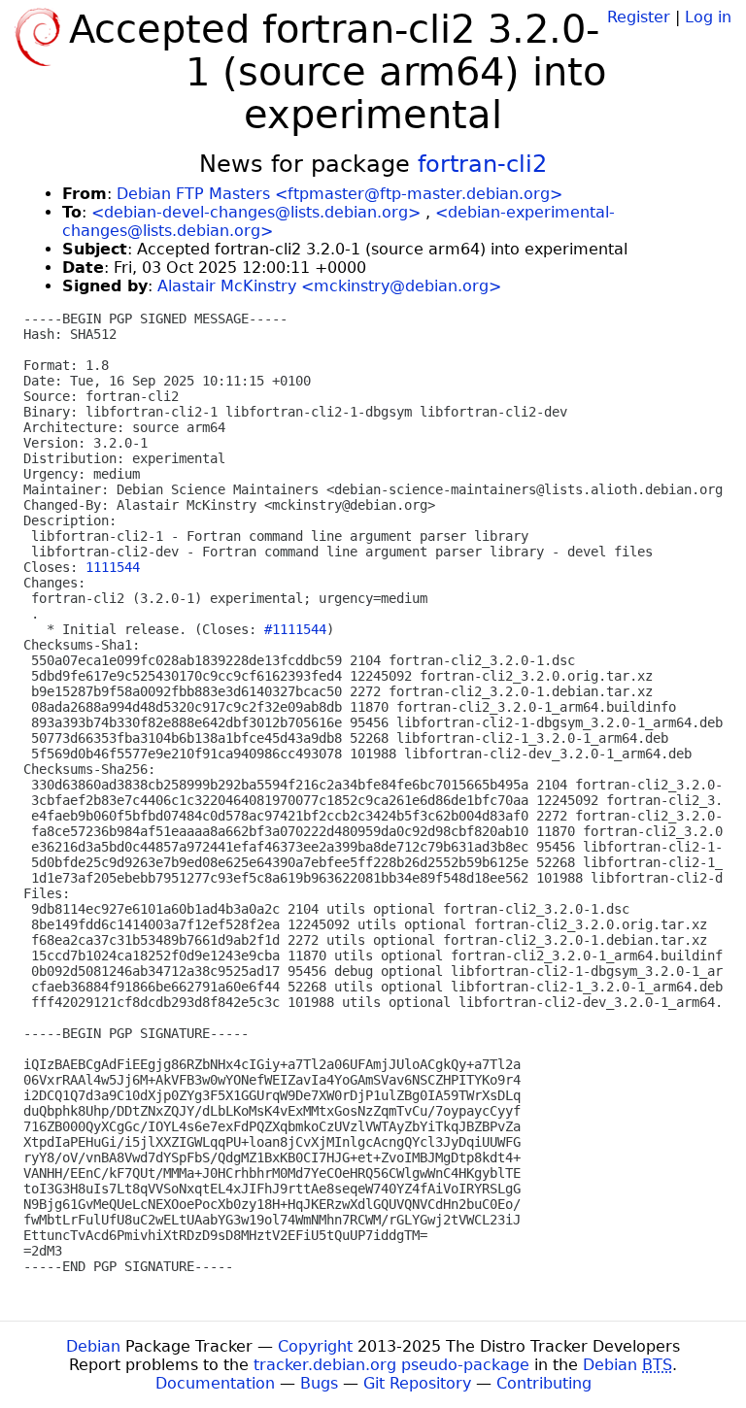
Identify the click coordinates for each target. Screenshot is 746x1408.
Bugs (319, 1383)
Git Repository (417, 1383)
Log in (708, 17)
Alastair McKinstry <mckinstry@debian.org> (329, 286)
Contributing (544, 1383)
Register (638, 17)
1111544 (112, 567)
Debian (93, 1346)
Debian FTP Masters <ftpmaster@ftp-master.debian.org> (339, 193)
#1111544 (295, 629)
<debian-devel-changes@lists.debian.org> (256, 212)
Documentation (215, 1383)
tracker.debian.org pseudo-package (391, 1365)
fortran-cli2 (482, 164)
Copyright (315, 1346)
